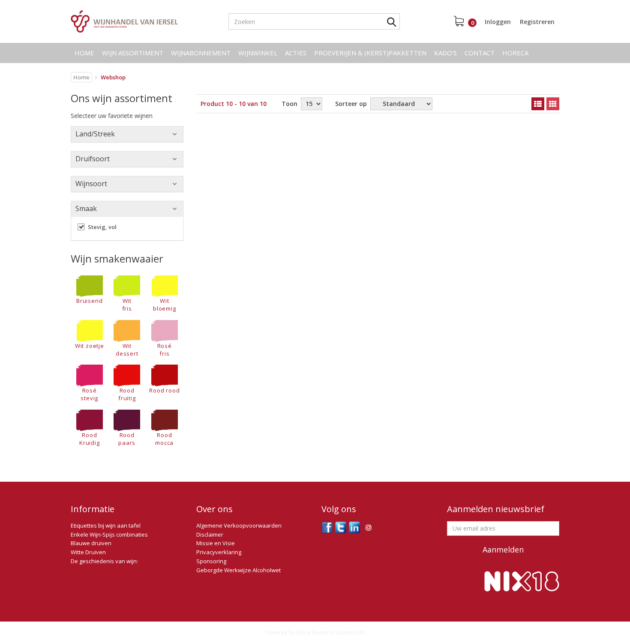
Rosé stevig (89, 394)
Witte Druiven (88, 552)
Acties (295, 52)
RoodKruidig (89, 439)
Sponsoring (211, 561)
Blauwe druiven (91, 543)
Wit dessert (127, 349)
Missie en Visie (215, 543)
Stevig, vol (102, 226)
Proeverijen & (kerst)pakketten (370, 52)
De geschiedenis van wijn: (104, 561)
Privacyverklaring (218, 552)
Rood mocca (164, 439)
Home (84, 52)
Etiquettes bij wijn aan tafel (106, 525)
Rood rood (164, 390)
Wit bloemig (164, 304)
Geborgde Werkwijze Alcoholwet (238, 570)
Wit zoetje (89, 345)
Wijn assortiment (132, 52)
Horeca (515, 52)
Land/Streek (95, 134)
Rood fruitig (127, 394)
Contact (480, 52)
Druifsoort (92, 158)
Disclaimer (209, 534)
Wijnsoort (91, 183)
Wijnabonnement (201, 52)
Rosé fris (164, 349)
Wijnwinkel (257, 52)
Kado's (445, 52)
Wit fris (127, 304)
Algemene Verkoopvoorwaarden (239, 525)
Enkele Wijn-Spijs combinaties (109, 534)
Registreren (537, 22)
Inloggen (498, 22)
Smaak (86, 208)
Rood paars (126, 439)
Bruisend (89, 301)
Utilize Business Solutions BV (330, 632)
